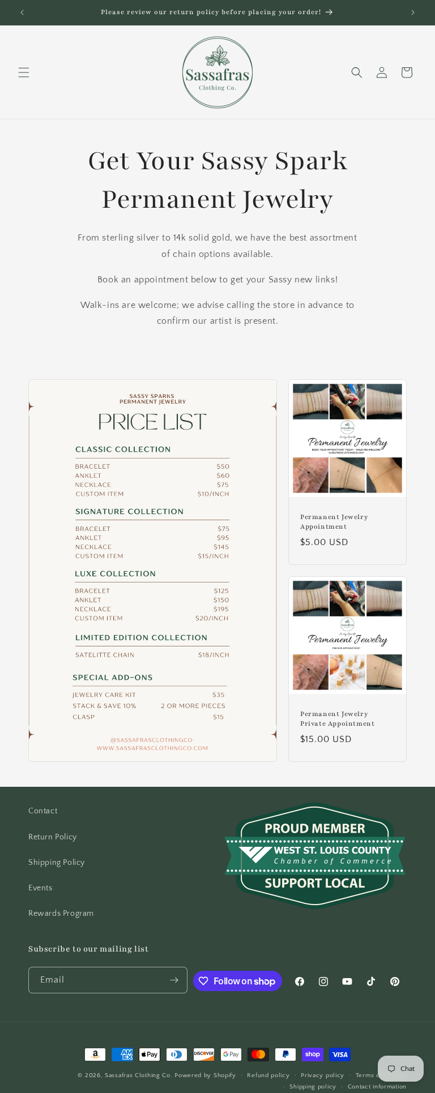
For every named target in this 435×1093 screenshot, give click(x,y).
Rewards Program (61, 913)
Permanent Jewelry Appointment (334, 522)
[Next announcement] (412, 12)
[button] (23, 72)
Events (40, 888)
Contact (42, 811)
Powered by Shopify (205, 1075)
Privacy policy (322, 1075)
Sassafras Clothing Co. (138, 1075)
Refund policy (268, 1075)
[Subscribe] (174, 980)
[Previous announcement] (22, 12)
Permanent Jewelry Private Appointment (337, 719)
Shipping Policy (56, 862)
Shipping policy (312, 1086)
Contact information (377, 1086)
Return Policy (52, 837)
